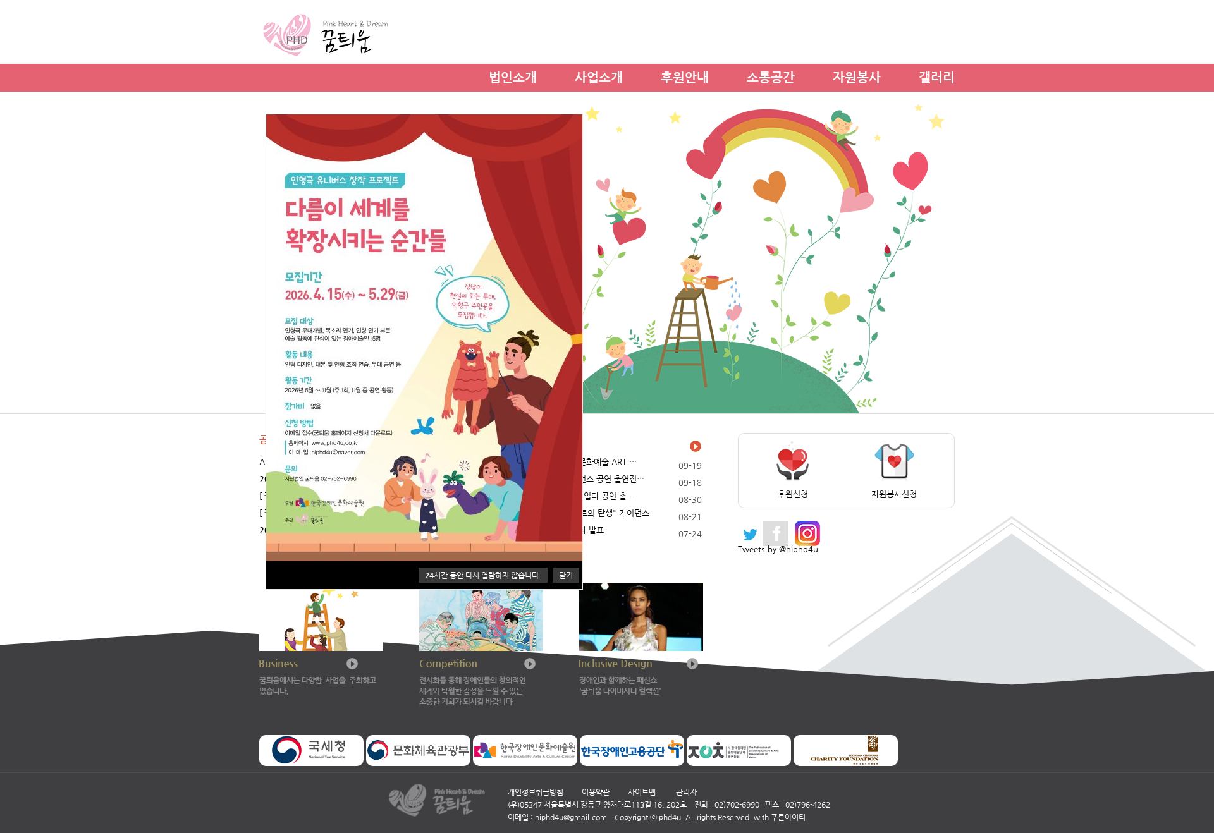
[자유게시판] (696, 446)
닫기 (566, 575)
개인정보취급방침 (535, 791)
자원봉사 (857, 75)
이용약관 (596, 791)
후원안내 (685, 75)
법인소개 (513, 75)
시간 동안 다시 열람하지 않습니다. (483, 575)
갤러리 (937, 75)
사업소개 (599, 75)
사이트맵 (642, 791)
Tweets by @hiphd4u (778, 549)
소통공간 (771, 75)
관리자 (686, 791)
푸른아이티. (789, 817)
